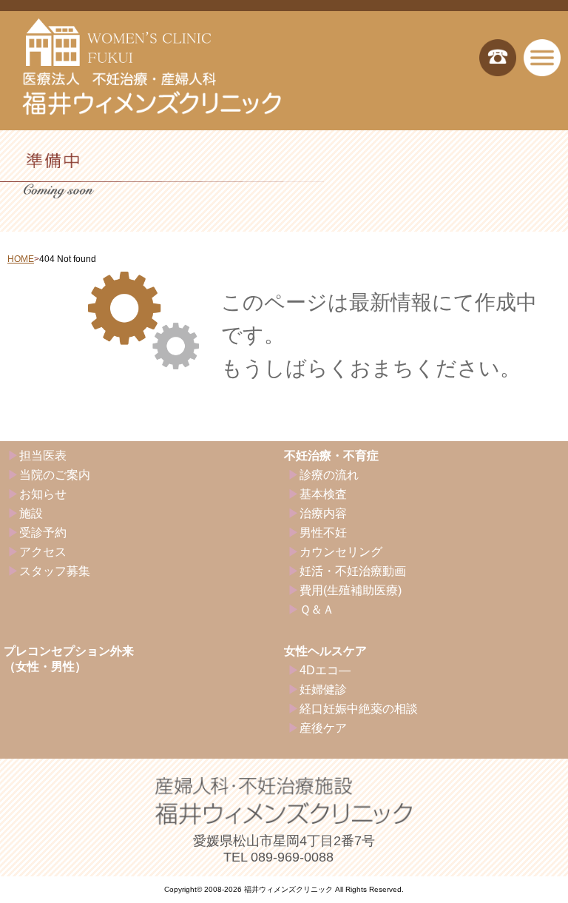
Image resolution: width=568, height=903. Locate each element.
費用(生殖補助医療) (351, 590)
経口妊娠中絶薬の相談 (359, 708)
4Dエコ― (325, 670)
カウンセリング (341, 552)
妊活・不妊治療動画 (353, 571)
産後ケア (323, 728)
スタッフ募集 (54, 571)
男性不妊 (323, 532)
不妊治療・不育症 (331, 455)
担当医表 (43, 455)
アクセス (43, 552)
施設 (31, 513)
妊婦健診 (323, 689)
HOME (20, 259)
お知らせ (43, 494)
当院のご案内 (54, 475)
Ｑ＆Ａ (317, 609)
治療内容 (323, 513)
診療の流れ (329, 475)
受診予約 (43, 532)
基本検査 (323, 494)
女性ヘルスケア (325, 651)
